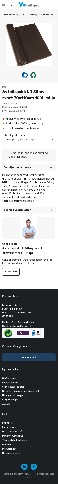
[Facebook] (34, 467)
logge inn (22, 153)
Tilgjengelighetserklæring (14, 440)
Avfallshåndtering (29, 15)
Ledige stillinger (10, 399)
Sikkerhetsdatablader (13, 387)
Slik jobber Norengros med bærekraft (20, 391)
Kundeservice (9, 427)
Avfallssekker (47, 15)
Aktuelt (6, 404)
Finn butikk (7, 423)
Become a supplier (11, 453)
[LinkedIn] (24, 467)
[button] (29, 167)
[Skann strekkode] (54, 4)
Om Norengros (9, 378)
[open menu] (3, 4)
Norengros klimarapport (14, 395)
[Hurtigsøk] (10, 4)
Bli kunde (6, 444)
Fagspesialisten (10, 382)
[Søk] (46, 4)
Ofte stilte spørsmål (12, 431)
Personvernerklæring (12, 436)
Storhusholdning (10, 15)
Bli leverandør (9, 449)
